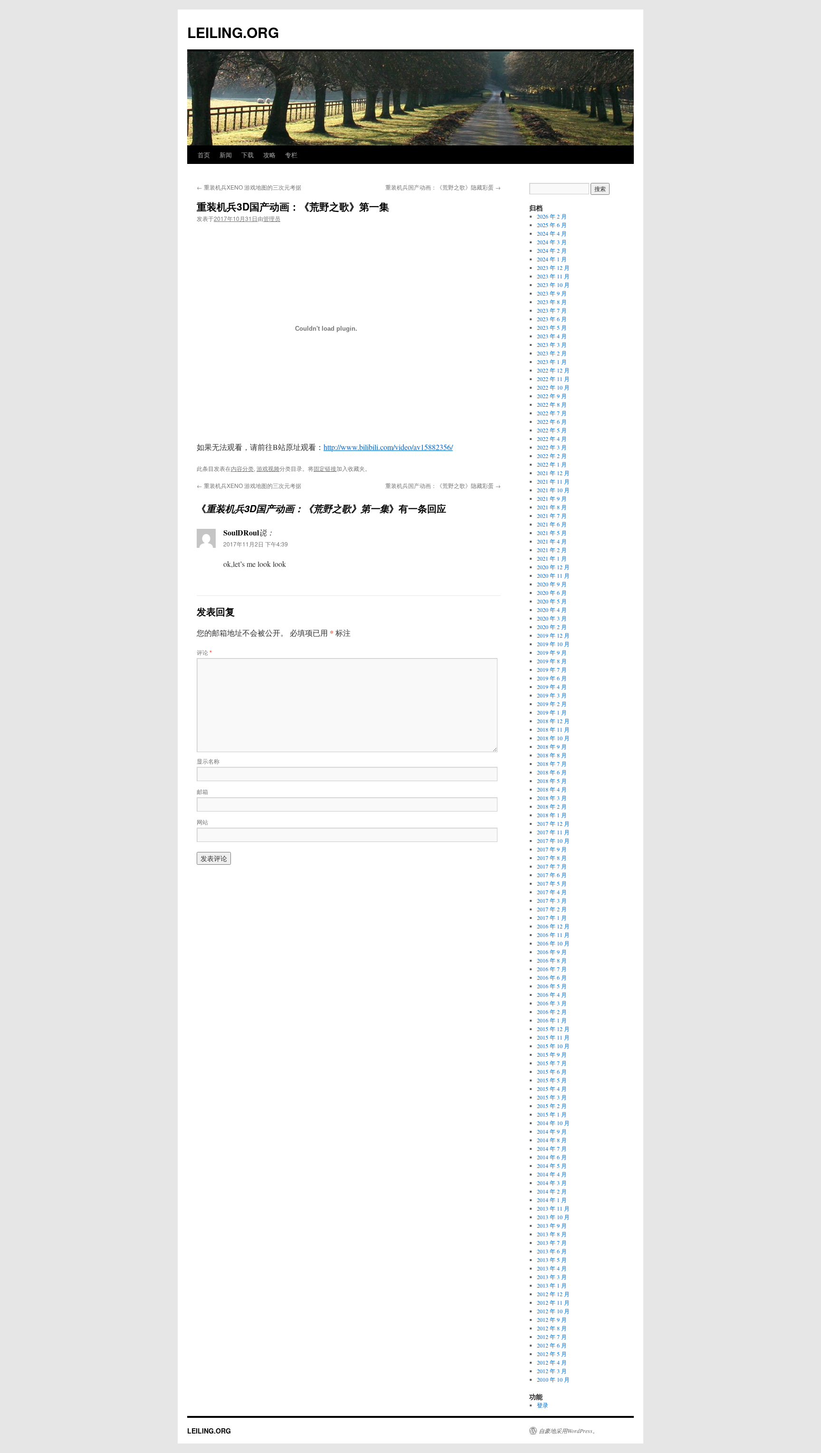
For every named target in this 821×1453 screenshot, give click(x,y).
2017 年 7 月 (552, 866)
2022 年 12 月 (553, 370)
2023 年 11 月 (553, 276)
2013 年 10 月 (553, 1217)
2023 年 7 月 (552, 310)
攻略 (269, 154)
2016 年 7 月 (552, 969)
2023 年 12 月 (553, 267)
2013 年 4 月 (552, 1268)
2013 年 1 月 (552, 1285)
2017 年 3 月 (552, 900)
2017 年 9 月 (552, 849)
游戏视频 (268, 468)
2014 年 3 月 (552, 1182)
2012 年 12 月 (553, 1294)
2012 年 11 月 (553, 1302)
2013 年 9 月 (552, 1225)
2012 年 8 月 (552, 1328)
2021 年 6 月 (552, 524)
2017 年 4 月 (552, 892)
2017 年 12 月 (553, 823)
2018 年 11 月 (553, 729)
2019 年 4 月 (552, 686)
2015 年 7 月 (552, 1063)
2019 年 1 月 (552, 712)
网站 (202, 822)
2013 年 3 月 (552, 1277)
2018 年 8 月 (552, 755)
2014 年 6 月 (552, 1157)
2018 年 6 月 (552, 772)
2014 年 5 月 (552, 1165)
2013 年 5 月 (552, 1259)
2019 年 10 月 (553, 644)
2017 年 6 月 (552, 875)
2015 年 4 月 (552, 1088)
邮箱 (202, 791)
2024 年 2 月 (552, 250)
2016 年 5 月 (552, 986)
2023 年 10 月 (553, 284)
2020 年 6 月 (552, 592)
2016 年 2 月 (552, 1011)
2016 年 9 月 (552, 952)
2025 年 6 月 (552, 225)
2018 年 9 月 (552, 746)
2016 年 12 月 (553, 926)
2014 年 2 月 (552, 1191)
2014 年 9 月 (552, 1131)
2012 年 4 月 (552, 1362)
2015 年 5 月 (552, 1080)
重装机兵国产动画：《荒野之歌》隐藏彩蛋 (443, 187)
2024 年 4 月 (552, 233)
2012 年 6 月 (552, 1345)
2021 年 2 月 (552, 550)
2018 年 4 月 (552, 789)
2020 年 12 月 (553, 567)
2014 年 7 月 (552, 1148)
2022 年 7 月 (552, 413)
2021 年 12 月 (553, 473)
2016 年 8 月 (552, 960)
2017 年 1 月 (552, 917)
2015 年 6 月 (552, 1071)
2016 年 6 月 (552, 977)
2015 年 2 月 (552, 1105)
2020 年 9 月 (552, 584)
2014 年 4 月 (552, 1174)
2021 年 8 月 (552, 507)
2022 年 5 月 (552, 430)
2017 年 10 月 (553, 840)
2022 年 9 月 (552, 396)
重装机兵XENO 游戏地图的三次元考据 (249, 187)
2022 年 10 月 (553, 387)
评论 (204, 652)
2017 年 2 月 (552, 909)
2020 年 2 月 (552, 627)
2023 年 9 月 (552, 293)
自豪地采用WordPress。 (568, 1430)
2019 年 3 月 (552, 695)
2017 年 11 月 (553, 832)
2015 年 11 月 (553, 1037)
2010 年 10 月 (553, 1379)
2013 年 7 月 (552, 1242)
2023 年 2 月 (552, 353)
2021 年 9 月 (552, 498)
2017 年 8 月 (552, 857)
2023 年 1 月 (552, 361)
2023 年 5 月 (552, 327)
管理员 (271, 218)
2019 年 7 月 (552, 669)
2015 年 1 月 (552, 1114)
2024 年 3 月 (552, 242)
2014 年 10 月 (553, 1123)
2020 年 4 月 (552, 609)
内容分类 (242, 468)
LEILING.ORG (233, 32)
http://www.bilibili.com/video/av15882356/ (388, 447)
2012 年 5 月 (552, 1353)
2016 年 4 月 (552, 994)
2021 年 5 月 (552, 532)
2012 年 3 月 (552, 1371)
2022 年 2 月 (552, 455)
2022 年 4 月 (552, 438)
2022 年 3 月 (552, 447)
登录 (542, 1405)
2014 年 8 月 (552, 1140)
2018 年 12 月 (553, 721)
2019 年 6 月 (552, 678)
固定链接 (325, 468)
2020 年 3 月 (552, 618)
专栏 (291, 154)
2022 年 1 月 (552, 464)
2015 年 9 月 (552, 1054)
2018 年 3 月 (552, 798)
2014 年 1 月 (552, 1200)
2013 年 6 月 (552, 1251)
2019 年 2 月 (552, 703)
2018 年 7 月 (552, 763)
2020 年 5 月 (552, 601)
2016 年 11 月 (553, 934)
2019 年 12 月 (553, 635)
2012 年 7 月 (552, 1336)
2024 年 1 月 (552, 259)
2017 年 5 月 (552, 883)
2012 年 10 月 (553, 1311)
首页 (204, 154)
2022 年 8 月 (552, 404)
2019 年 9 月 (552, 652)
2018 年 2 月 (552, 806)
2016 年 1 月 (552, 1020)
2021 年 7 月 (552, 515)
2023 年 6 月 (552, 319)
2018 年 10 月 (553, 738)
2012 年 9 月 (552, 1319)
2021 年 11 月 (553, 481)
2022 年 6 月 (552, 421)
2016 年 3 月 (552, 1003)
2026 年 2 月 (552, 216)
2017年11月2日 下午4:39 (255, 544)
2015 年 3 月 (552, 1097)
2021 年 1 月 (552, 558)
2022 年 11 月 (553, 378)
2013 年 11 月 (553, 1208)
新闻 (226, 154)
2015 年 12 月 (553, 1028)
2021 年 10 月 (553, 490)
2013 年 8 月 (552, 1234)
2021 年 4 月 (552, 541)
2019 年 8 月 (552, 661)
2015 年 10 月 (553, 1046)
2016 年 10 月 (553, 943)
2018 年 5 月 (552, 780)
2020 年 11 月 (553, 575)
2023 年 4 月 (552, 336)
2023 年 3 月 (552, 344)
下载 (247, 154)
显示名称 (208, 761)
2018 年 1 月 (552, 815)
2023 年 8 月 (552, 302)
